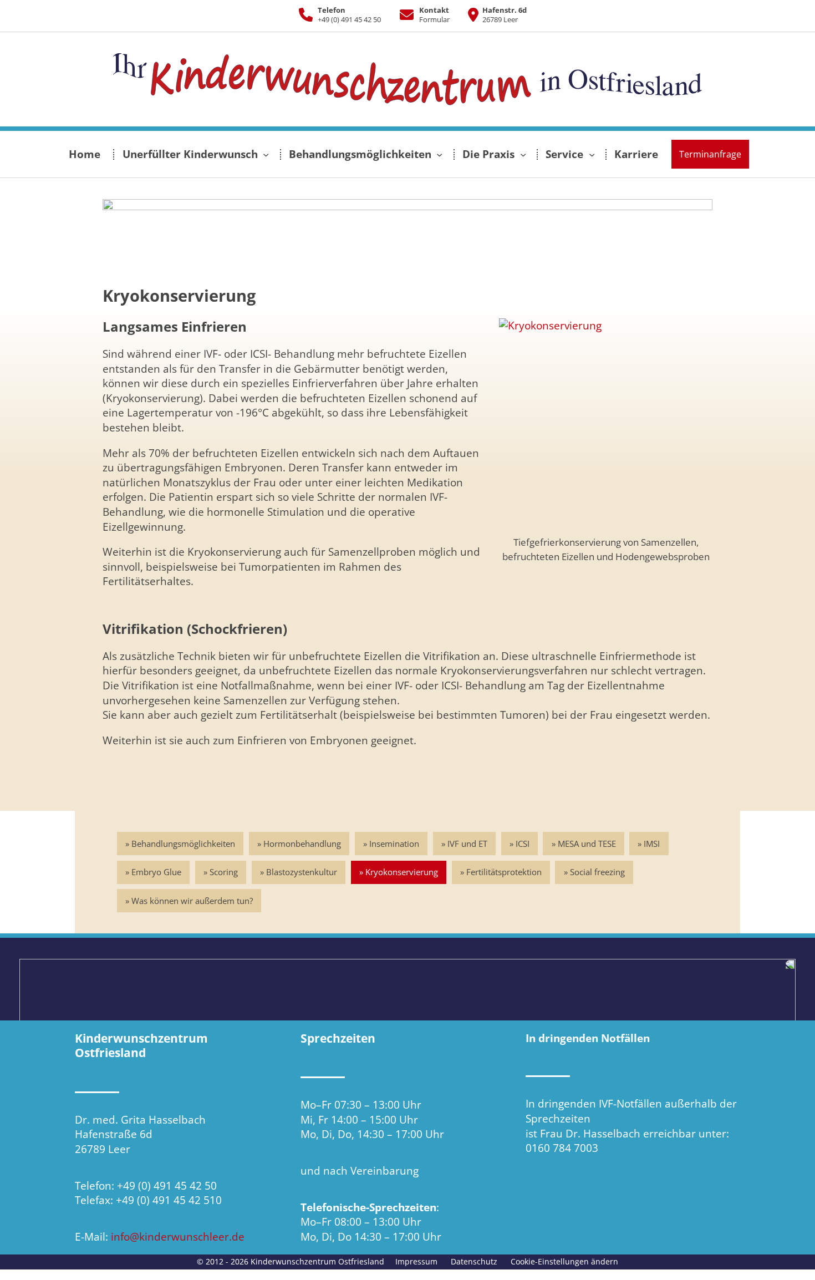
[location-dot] (469, 15)
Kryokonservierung (401, 871)
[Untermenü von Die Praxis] (523, 154)
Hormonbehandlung (302, 843)
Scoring (224, 871)
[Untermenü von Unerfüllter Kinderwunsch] (266, 154)
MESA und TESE (587, 843)
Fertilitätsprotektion (504, 871)
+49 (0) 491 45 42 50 (349, 19)
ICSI (522, 843)
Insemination (394, 843)
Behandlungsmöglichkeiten (183, 843)
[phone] (306, 15)
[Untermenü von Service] (592, 154)
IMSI (652, 843)
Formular (434, 19)
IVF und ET (467, 843)
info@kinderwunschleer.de (177, 1237)
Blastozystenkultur (301, 871)
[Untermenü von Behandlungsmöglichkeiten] (439, 154)
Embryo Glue (156, 871)
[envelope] (402, 15)
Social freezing (597, 871)
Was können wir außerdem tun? (192, 900)
